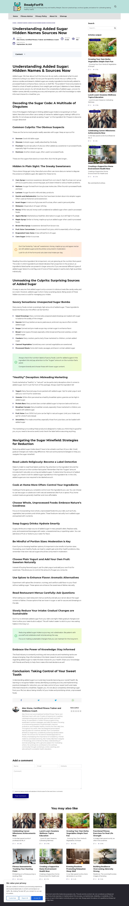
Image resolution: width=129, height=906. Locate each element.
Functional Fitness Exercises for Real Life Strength (103, 833)
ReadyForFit (33, 5)
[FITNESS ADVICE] (102, 55)
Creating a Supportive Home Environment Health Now (100, 167)
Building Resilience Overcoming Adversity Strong (103, 869)
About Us (53, 16)
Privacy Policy (41, 16)
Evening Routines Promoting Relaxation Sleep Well (76, 869)
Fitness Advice (27, 16)
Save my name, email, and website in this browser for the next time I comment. (39, 791)
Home (15, 16)
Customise (12, 898)
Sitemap (63, 16)
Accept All (37, 898)
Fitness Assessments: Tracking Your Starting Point (23, 869)
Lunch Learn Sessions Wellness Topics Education (102, 96)
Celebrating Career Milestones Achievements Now (101, 132)
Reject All (25, 898)
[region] (24, 891)
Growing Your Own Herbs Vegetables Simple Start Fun (100, 60)
